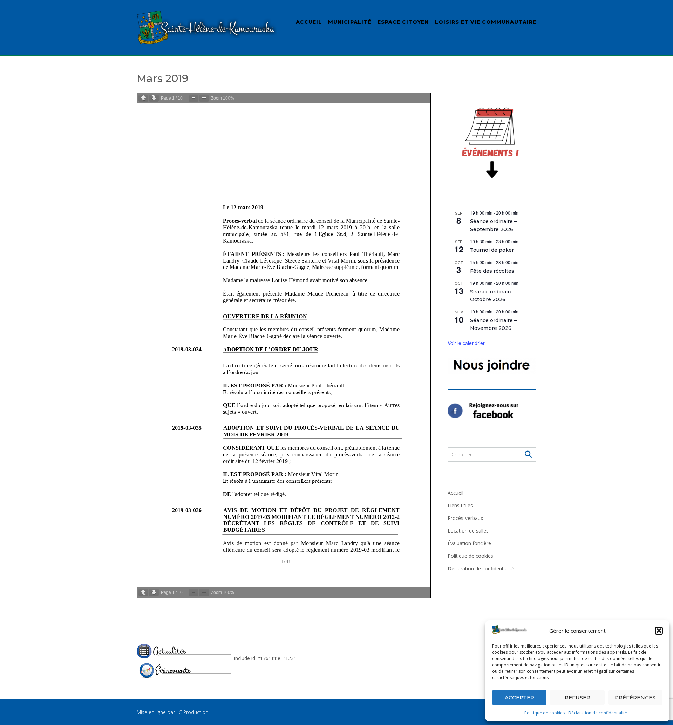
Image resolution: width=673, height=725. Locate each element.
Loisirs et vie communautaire (485, 22)
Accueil (309, 22)
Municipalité (349, 22)
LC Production (192, 712)
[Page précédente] (143, 98)
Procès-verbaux (465, 518)
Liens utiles (460, 505)
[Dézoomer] (193, 98)
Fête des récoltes (492, 271)
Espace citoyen (403, 22)
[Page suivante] (154, 98)
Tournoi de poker (492, 250)
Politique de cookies (544, 713)
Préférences (635, 697)
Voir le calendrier (466, 342)
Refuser (577, 697)
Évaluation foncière (469, 543)
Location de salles (468, 530)
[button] (658, 630)
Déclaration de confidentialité (597, 713)
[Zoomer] (204, 98)
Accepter (519, 697)
